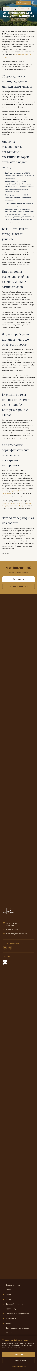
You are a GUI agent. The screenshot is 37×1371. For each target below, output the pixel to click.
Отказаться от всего (18, 1360)
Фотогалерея (10, 1290)
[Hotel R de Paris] (18, 911)
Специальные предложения (16, 1314)
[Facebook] (5, 948)
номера (4, 511)
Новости (8, 1323)
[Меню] (6, 3)
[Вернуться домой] (33, 2)
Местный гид (9, 1309)
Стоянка (7, 1333)
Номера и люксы (11, 1285)
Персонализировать (18, 1366)
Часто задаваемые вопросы (16, 1328)
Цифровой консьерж (13, 1304)
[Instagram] (10, 948)
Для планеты (9, 1318)
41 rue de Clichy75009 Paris (11, 924)
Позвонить (20, 579)
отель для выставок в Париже (13, 503)
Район (7, 1294)
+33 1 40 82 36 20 (12, 930)
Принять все (18, 1354)
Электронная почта (20, 586)
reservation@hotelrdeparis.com (16, 934)
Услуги (7, 1299)
